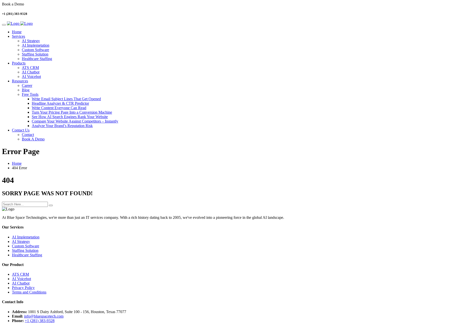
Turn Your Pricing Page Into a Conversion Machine (72, 112)
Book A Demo (33, 139)
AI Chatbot (30, 72)
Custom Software (35, 50)
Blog (26, 90)
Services (18, 36)
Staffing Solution (35, 54)
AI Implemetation (35, 45)
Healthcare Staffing (37, 59)
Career (27, 85)
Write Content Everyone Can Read (59, 108)
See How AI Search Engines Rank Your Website (70, 117)
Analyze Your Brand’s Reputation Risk (62, 126)
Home (17, 32)
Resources (20, 81)
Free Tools (30, 94)
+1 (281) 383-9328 (40, 321)
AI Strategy (31, 41)
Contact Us (21, 130)
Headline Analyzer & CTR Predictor (60, 103)
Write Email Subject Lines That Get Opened (66, 99)
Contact (28, 134)
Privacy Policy (23, 288)
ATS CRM (30, 67)
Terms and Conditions (29, 292)
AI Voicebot (31, 76)
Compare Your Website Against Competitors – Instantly (75, 121)
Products (19, 63)
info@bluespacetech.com (43, 316)
